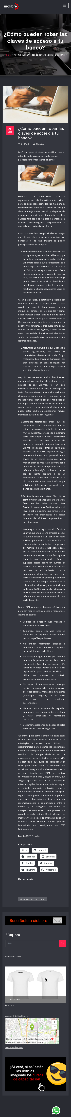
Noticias (40, 143)
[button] (6, 1005)
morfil (25, 143)
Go (62, 943)
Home (7, 54)
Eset (43, 899)
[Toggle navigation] (65, 5)
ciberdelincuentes (28, 899)
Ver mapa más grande (14, 1047)
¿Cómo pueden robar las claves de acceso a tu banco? (40, 54)
